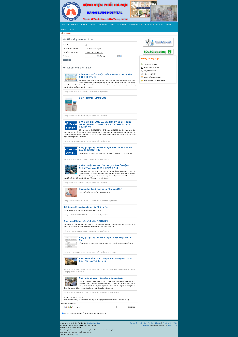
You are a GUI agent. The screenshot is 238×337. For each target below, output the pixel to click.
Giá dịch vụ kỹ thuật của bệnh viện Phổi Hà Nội (86, 207)
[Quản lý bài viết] (158, 54)
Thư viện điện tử (134, 25)
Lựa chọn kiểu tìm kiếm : (71, 49)
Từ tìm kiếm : (67, 45)
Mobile (76, 335)
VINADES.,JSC (172, 325)
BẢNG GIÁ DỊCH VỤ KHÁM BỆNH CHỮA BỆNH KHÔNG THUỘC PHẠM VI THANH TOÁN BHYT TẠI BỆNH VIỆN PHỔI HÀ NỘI (105, 124)
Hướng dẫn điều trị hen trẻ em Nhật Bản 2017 (100, 189)
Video (112, 25)
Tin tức (82, 25)
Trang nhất (133, 323)
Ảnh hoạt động (122, 25)
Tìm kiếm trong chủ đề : (70, 52)
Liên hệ (168, 25)
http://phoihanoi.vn (93, 323)
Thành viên (148, 25)
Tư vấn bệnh (103, 25)
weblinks (64, 29)
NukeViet (146, 325)
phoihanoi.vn (78, 330)
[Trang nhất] (62, 34)
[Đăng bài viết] (158, 47)
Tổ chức (92, 25)
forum (72, 29)
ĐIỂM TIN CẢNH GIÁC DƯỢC (92, 98)
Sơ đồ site (159, 25)
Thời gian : (66, 56)
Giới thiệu (74, 25)
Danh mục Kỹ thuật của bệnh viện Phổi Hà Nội (86, 221)
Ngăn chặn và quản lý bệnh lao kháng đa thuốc (101, 278)
